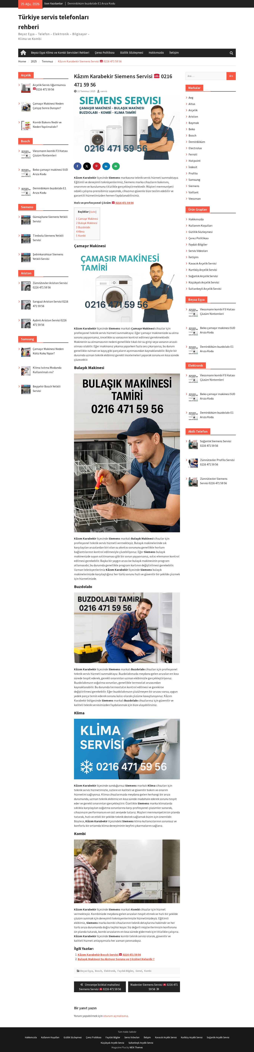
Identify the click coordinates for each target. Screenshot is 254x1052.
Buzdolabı (83, 227)
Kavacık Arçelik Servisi (202, 263)
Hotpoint (195, 161)
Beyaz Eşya (86, 971)
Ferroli (193, 154)
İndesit (193, 167)
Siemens (194, 186)
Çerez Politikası (105, 53)
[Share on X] (87, 166)
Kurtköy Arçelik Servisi (203, 270)
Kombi (81, 235)
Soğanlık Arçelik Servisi (203, 276)
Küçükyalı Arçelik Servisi (204, 282)
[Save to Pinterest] (97, 166)
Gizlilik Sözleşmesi (131, 53)
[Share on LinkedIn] (106, 166)
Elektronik (109, 971)
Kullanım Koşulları (200, 225)
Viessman (195, 198)
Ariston (193, 116)
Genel (139, 971)
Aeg (191, 97)
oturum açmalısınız (115, 1016)
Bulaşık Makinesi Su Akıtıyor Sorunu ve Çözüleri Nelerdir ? (116, 959)
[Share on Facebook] (77, 166)
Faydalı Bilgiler (125, 971)
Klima (80, 231)
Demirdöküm (197, 142)
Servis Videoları (198, 251)
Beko (192, 129)
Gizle (93, 211)
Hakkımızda (156, 53)
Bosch (98, 971)
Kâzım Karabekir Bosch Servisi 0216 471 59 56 (109, 954)
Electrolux (195, 148)
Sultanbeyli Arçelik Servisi (205, 288)
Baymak (194, 123)
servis (103, 91)
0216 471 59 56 (124, 202)
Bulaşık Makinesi (86, 223)
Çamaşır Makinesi (87, 218)
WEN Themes (136, 1047)
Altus (192, 104)
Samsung (194, 179)
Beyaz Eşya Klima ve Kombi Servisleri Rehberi (60, 53)
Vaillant (194, 192)
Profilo (193, 173)
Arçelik (193, 110)
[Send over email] (116, 166)
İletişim (174, 53)
